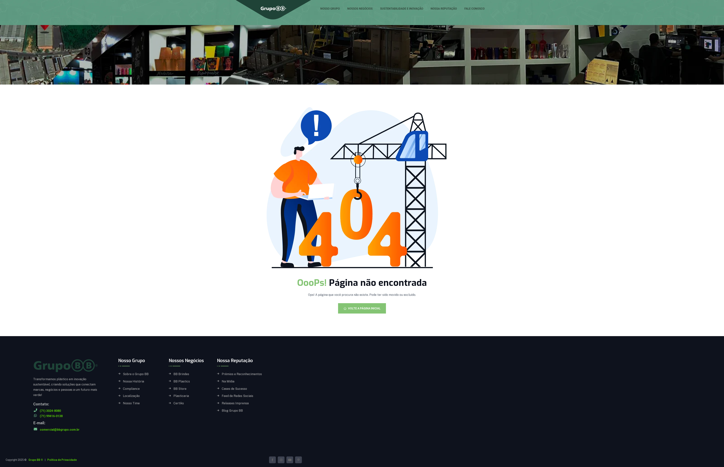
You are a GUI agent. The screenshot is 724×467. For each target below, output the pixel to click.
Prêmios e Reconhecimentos (242, 374)
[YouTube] (289, 459)
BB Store (179, 389)
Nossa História (133, 381)
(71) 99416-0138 (51, 416)
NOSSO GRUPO (330, 8)
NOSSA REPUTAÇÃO (444, 8)
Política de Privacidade (62, 459)
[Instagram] (281, 459)
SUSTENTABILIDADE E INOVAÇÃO (401, 8)
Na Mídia (228, 381)
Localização (131, 396)
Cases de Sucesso (234, 389)
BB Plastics (181, 381)
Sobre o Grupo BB (136, 374)
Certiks (178, 403)
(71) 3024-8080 (50, 411)
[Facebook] (272, 459)
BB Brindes (181, 374)
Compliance (131, 389)
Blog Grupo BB (232, 410)
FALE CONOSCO (474, 8)
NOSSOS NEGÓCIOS (360, 8)
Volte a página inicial (364, 308)
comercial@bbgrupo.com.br (60, 429)
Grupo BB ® (35, 459)
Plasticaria (181, 396)
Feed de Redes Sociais (237, 396)
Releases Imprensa (235, 403)
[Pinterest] (298, 459)
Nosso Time (131, 403)
